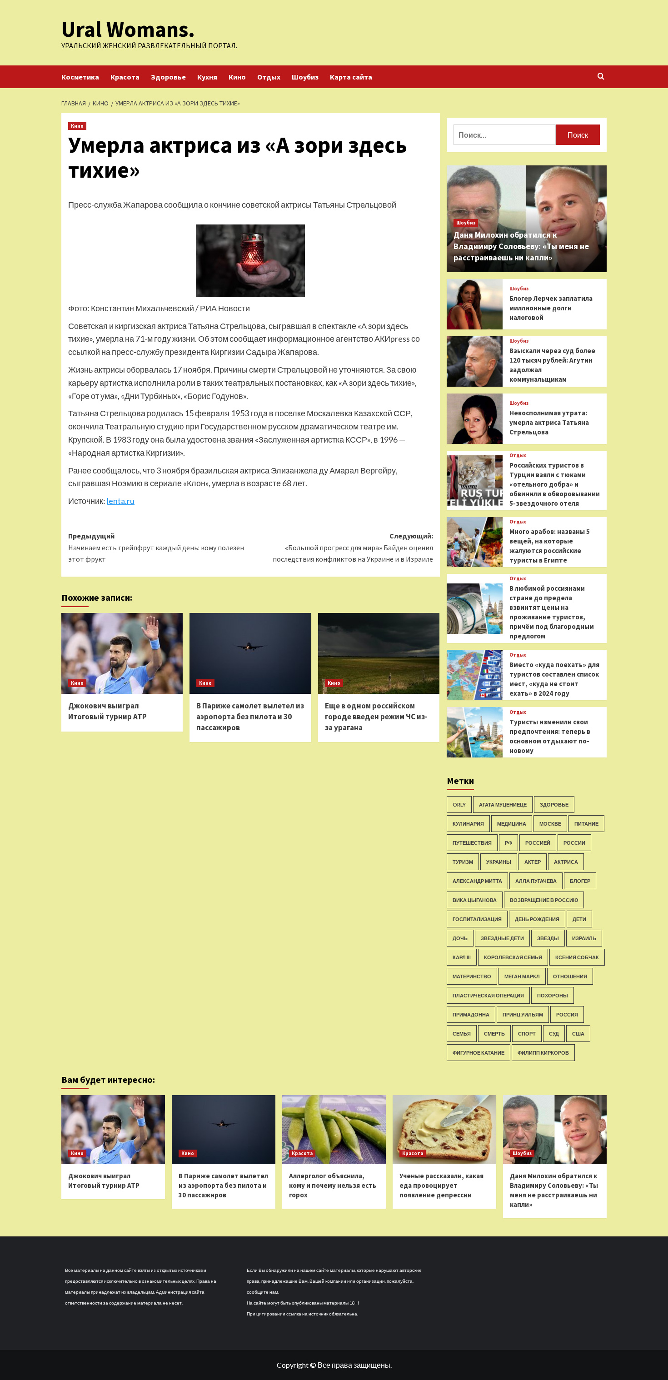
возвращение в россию (544, 900)
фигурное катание (478, 1053)
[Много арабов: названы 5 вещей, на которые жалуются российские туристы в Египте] (475, 542)
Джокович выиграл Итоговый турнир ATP (107, 711)
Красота (125, 76)
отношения (570, 976)
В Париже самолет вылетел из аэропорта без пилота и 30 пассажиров (250, 716)
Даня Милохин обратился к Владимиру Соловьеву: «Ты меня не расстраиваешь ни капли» (521, 246)
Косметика (80, 76)
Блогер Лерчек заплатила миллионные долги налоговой (551, 308)
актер (532, 862)
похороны (552, 995)
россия (567, 1014)
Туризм (463, 862)
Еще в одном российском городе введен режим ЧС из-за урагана (376, 716)
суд (554, 1033)
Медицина (511, 824)
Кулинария (468, 824)
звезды (548, 938)
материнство (472, 976)
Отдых (268, 76)
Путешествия (472, 843)
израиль (584, 938)
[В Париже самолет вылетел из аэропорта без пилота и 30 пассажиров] (250, 653)
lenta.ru (121, 501)
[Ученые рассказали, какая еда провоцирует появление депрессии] (444, 1129)
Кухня (207, 76)
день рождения (537, 919)
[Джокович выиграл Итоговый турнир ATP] (122, 653)
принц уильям (523, 1014)
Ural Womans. (128, 29)
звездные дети (502, 938)
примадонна (471, 1014)
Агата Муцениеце (503, 804)
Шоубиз (305, 76)
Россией (537, 843)
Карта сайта (351, 76)
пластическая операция (488, 995)
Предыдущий (156, 547)
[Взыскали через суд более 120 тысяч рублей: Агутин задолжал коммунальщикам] (475, 361)
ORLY (459, 804)
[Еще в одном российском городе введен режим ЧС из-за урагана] (378, 653)
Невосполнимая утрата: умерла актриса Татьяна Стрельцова (549, 422)
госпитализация (477, 919)
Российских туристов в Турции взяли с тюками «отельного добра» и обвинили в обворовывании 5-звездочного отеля (554, 484)
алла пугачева (536, 881)
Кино (237, 76)
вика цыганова (475, 900)
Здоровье (168, 76)
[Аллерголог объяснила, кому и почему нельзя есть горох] (334, 1129)
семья (462, 1033)
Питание (586, 824)
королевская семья (513, 957)
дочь (460, 938)
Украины (498, 862)
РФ (508, 843)
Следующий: (353, 547)
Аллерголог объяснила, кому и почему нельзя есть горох (332, 1185)
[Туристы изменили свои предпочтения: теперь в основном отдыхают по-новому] (475, 732)
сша (578, 1033)
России (574, 843)
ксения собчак (577, 957)
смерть (494, 1033)
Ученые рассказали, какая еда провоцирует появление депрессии (441, 1185)
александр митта (477, 881)
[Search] (601, 77)
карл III (462, 957)
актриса (566, 862)
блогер (580, 881)
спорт (527, 1033)
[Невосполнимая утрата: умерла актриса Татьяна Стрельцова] (475, 419)
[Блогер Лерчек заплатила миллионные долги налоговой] (475, 304)
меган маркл (522, 976)
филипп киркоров (543, 1053)
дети (579, 919)
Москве (550, 824)
